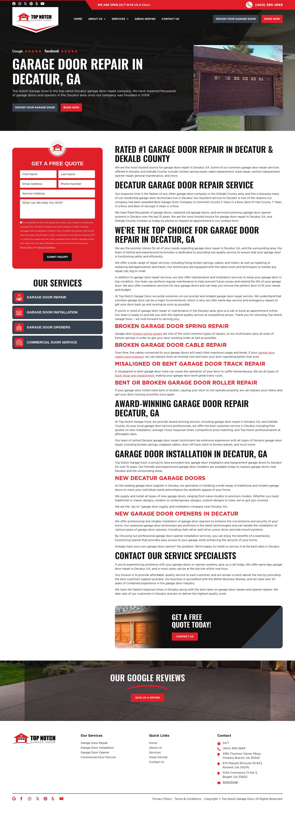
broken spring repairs (147, 334)
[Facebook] (14, 3)
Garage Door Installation (52, 312)
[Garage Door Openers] (19, 327)
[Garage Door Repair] (19, 297)
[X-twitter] (25, 3)
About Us (95, 19)
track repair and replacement (134, 375)
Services (118, 19)
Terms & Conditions (46, 247)
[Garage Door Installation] (19, 312)
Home (78, 19)
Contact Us (170, 19)
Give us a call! (124, 5)
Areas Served (145, 19)
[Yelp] (36, 3)
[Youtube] (42, 3)
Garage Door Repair (46, 297)
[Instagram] (19, 3)
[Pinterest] (31, 3)
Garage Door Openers (48, 327)
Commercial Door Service (52, 342)
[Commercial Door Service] (19, 342)
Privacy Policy (26, 247)
